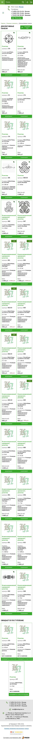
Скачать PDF (27, 27)
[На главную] (3, 12)
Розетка (5, 46)
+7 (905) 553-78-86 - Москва (20, 13)
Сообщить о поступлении (11, 659)
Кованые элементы (12, 23)
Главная (3, 23)
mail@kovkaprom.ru (18, 709)
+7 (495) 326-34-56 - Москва (20, 11)
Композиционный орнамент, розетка (9, 217)
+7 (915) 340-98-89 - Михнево (21, 15)
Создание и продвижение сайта (12, 737)
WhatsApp (18, 18)
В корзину (8, 75)
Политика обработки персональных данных (16, 728)
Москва (21, 7)
